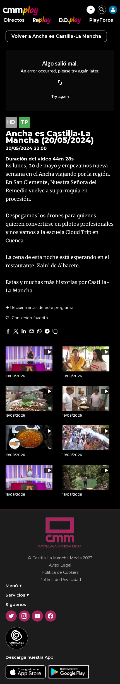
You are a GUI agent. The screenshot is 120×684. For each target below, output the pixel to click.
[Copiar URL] (60, 83)
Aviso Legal (60, 565)
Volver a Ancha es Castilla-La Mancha (56, 36)
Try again (60, 96)
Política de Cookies (60, 572)
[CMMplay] (21, 11)
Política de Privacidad (60, 579)
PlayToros (101, 20)
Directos (14, 20)
